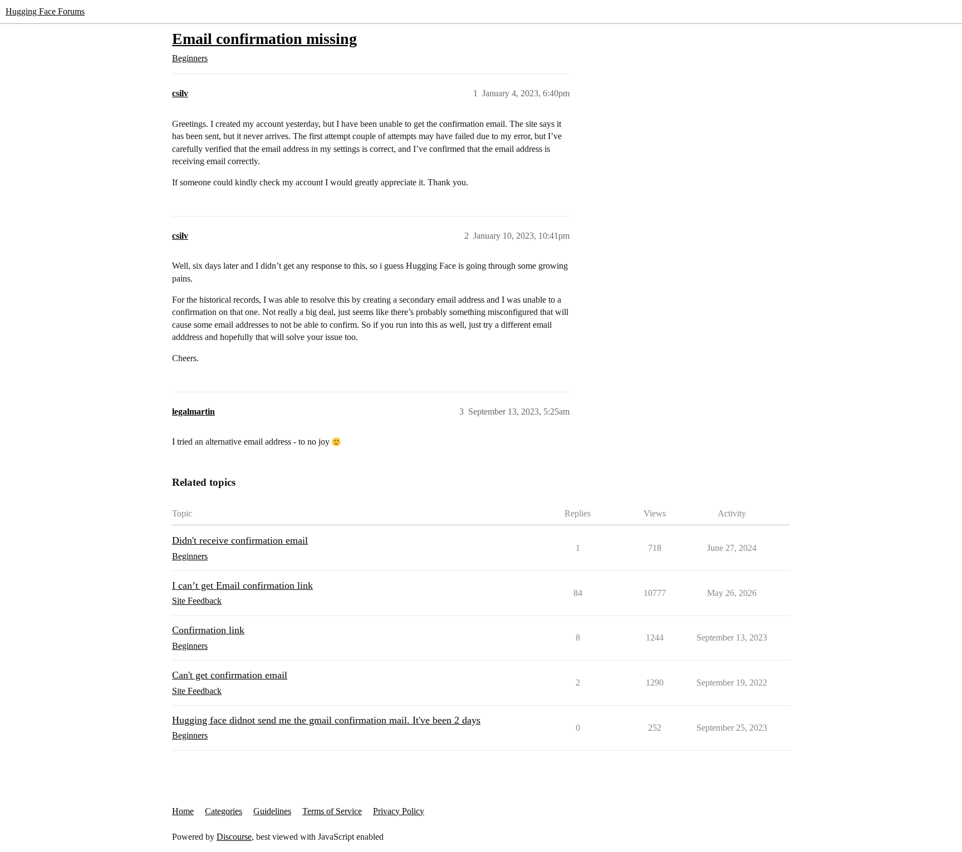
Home (183, 811)
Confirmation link (208, 630)
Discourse (234, 836)
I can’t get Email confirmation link (242, 585)
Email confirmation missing (264, 38)
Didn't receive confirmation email (240, 540)
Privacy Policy (398, 811)
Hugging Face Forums (45, 11)
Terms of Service (332, 811)
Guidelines (272, 811)
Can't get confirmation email (229, 675)
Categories (223, 811)
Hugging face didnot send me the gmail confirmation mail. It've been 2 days (326, 720)
